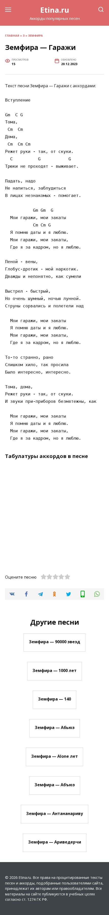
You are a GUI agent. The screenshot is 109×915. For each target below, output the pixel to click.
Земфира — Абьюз (55, 727)
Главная (12, 35)
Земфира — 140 (54, 699)
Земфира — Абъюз (54, 785)
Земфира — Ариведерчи (54, 842)
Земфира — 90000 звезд (54, 642)
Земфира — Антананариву (54, 813)
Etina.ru (54, 10)
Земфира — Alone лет (54, 756)
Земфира (35, 35)
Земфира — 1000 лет (54, 670)
